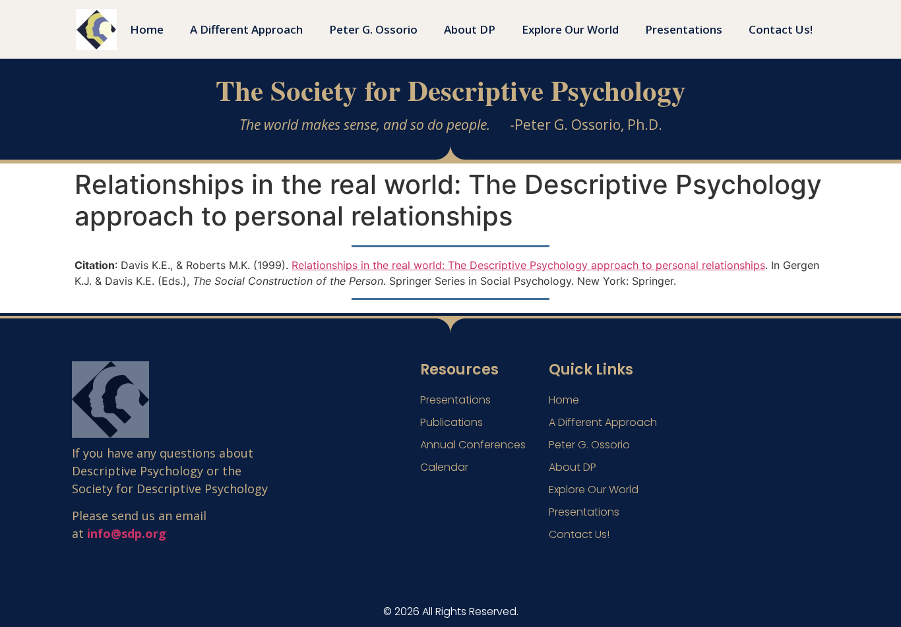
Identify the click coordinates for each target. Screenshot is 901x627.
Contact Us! (781, 29)
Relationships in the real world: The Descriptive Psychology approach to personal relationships (528, 265)
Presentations (683, 29)
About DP (469, 29)
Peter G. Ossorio (373, 29)
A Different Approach (246, 29)
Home (147, 29)
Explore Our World (570, 29)
